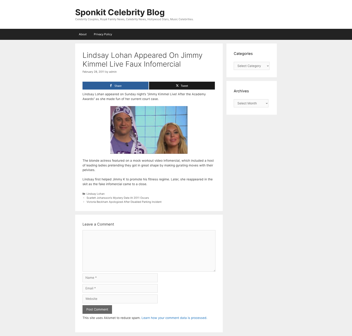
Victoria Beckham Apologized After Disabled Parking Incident (124, 201)
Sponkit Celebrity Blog (120, 12)
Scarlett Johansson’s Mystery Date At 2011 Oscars (118, 197)
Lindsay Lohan (95, 193)
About (83, 34)
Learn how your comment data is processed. (174, 318)
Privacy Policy (103, 34)
